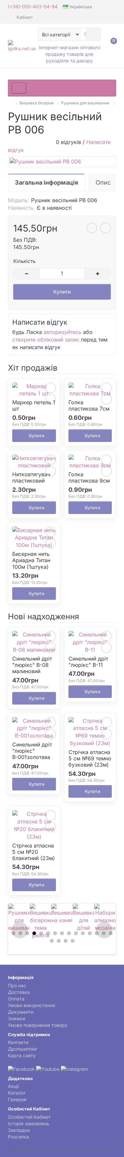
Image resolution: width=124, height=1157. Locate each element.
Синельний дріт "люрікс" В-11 (88, 662)
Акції (13, 1086)
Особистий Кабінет (29, 1117)
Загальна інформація (46, 182)
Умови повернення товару (37, 1025)
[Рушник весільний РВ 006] (62, 161)
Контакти (18, 1042)
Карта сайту (22, 1055)
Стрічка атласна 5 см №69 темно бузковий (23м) (89, 758)
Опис (103, 182)
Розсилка (18, 1136)
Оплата (16, 998)
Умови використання (31, 1005)
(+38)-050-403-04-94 (33, 6)
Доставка (19, 992)
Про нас (17, 985)
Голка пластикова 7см (88, 405)
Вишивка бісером (37, 102)
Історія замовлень (28, 1123)
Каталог (17, 1093)
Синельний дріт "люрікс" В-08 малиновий (32, 665)
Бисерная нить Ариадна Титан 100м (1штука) (31, 560)
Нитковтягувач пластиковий (31, 477)
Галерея (17, 1099)
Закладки (19, 1130)
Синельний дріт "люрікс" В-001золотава (32, 750)
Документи (20, 1012)
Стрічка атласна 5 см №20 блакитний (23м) (33, 852)
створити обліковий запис (45, 339)
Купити (62, 291)
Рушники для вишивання (85, 102)
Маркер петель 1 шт (33, 405)
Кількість (24, 261)
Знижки (16, 1018)
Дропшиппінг (22, 1049)
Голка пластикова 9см (89, 477)
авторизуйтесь (62, 332)
